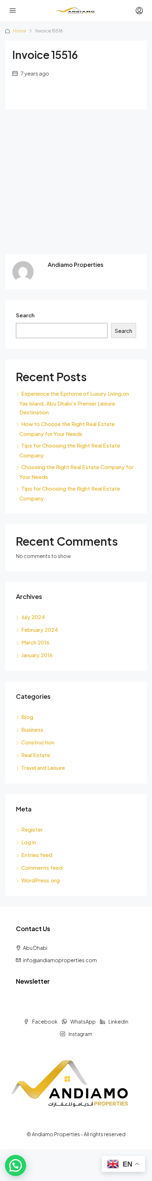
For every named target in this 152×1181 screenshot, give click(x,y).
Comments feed (42, 867)
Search (25, 315)
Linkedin (118, 1021)
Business (32, 729)
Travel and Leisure (43, 767)
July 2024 (33, 616)
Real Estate (35, 754)
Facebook (44, 1021)
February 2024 (39, 629)
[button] (15, 1165)
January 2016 (37, 655)
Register (32, 829)
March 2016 (35, 642)
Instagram (80, 1034)
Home (19, 31)
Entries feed (36, 854)
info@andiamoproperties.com (60, 960)
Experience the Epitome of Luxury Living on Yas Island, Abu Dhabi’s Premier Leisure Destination (74, 402)
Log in (28, 842)
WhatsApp (83, 1021)
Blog (27, 716)
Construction (37, 742)
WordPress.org (40, 880)
